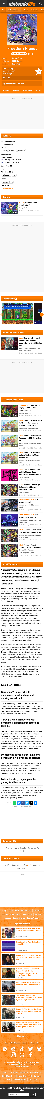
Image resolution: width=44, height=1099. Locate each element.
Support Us (38, 911)
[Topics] (3, 3)
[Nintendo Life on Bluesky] (39, 1049)
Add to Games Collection (15, 84)
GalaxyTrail (16, 64)
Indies (40, 448)
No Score (6, 78)
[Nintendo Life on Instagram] (13, 1055)
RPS (35, 1080)
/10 (13, 71)
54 (15, 479)
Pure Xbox (24, 1072)
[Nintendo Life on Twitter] (30, 1049)
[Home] (3, 9)
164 (15, 348)
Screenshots (27, 90)
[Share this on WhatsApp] (14, 803)
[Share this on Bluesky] (19, 803)
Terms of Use (27, 914)
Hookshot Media (14, 1062)
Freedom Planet (22, 50)
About (10, 911)
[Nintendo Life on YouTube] (13, 1049)
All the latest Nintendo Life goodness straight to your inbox (22, 1089)
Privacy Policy (15, 914)
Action (5, 151)
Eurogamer (38, 1076)
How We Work (26, 911)
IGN (30, 1076)
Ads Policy (38, 914)
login (29, 865)
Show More (21, 1036)
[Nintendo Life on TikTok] (22, 1049)
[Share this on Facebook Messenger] (35, 803)
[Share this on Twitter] (27, 803)
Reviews (16, 90)
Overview (6, 90)
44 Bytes (15, 1064)
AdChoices (24, 1064)
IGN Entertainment (33, 1062)
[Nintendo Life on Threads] (22, 1055)
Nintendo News (21, 1076)
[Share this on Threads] (31, 803)
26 (15, 462)
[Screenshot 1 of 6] (17, 313)
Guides (38, 90)
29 (15, 430)
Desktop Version (33, 918)
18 (15, 540)
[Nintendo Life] (22, 3)
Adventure (12, 151)
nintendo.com (7, 189)
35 (15, 212)
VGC (8, 1080)
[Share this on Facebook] (23, 803)
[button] (42, 315)
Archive (8, 918)
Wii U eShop (6, 175)
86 (15, 415)
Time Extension (35, 1072)
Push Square (13, 1072)
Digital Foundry (7, 1076)
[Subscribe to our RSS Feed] (5, 1049)
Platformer (21, 151)
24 (15, 494)
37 (15, 510)
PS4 (14, 175)
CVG (30, 1080)
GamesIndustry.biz (19, 1080)
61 (15, 525)
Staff (17, 911)
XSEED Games (17, 61)
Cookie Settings (19, 918)
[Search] (40, 3)
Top (4, 911)
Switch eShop (17, 58)
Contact (5, 914)
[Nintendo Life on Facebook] (30, 1055)
